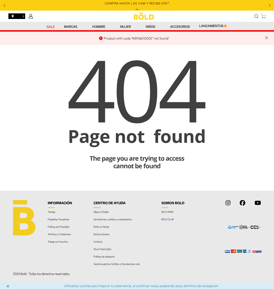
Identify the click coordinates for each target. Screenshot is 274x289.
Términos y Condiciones (59, 234)
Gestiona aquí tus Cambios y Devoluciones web (117, 264)
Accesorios (180, 26)
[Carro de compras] (264, 16)
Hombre (98, 26)
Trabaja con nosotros (58, 241)
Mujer (125, 26)
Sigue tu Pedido (101, 211)
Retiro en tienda (101, 226)
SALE (51, 26)
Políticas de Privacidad (58, 226)
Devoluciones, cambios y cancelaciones (113, 219)
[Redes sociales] (227, 203)
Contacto (98, 241)
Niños (150, 26)
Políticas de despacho (104, 256)
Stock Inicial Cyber (102, 249)
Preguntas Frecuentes (58, 219)
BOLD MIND (167, 211)
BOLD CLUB (167, 219)
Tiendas (51, 211)
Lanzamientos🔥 (213, 26)
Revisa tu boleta (101, 234)
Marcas (70, 26)
